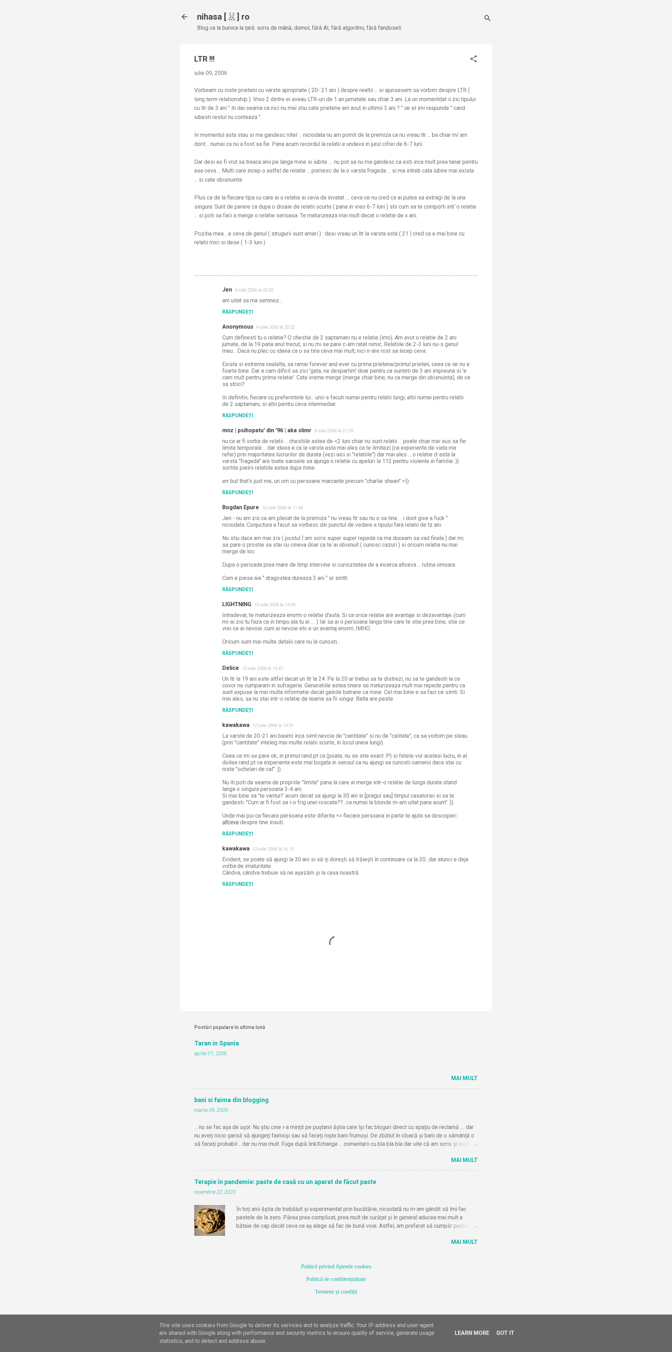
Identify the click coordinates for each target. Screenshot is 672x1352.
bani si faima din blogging (231, 1100)
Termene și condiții (336, 1292)
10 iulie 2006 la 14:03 (274, 604)
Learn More (472, 1333)
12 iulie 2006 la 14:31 (273, 725)
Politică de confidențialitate (336, 1279)
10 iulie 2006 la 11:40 (282, 507)
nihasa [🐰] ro (223, 17)
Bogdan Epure (240, 507)
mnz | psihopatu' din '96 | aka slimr (267, 430)
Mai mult (464, 1078)
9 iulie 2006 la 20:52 (254, 290)
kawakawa (236, 725)
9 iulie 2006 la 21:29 (333, 430)
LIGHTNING (236, 604)
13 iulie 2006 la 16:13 (273, 849)
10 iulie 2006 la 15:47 (262, 668)
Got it (505, 1333)
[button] (473, 59)
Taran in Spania (216, 1043)
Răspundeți (237, 312)
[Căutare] (487, 19)
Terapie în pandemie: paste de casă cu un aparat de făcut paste (285, 1181)
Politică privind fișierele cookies (336, 1266)
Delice (230, 668)
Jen (227, 289)
